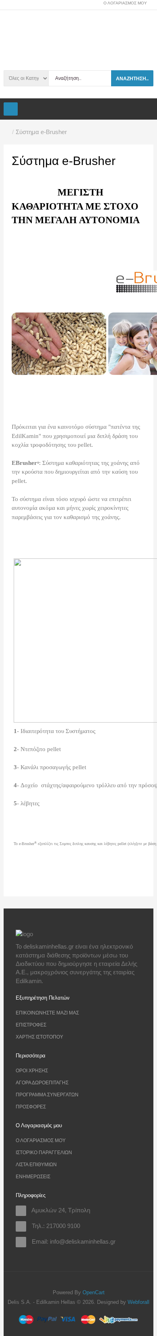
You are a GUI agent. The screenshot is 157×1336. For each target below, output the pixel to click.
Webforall (138, 1302)
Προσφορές (31, 1107)
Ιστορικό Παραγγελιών (44, 1152)
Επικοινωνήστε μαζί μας (47, 1013)
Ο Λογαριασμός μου (41, 1140)
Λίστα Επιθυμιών (36, 1164)
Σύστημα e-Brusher (41, 131)
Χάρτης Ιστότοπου (39, 1037)
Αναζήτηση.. (132, 78)
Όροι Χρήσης (32, 1070)
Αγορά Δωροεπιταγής (42, 1083)
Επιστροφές (31, 1025)
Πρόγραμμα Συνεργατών (47, 1095)
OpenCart (94, 1292)
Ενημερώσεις (33, 1176)
